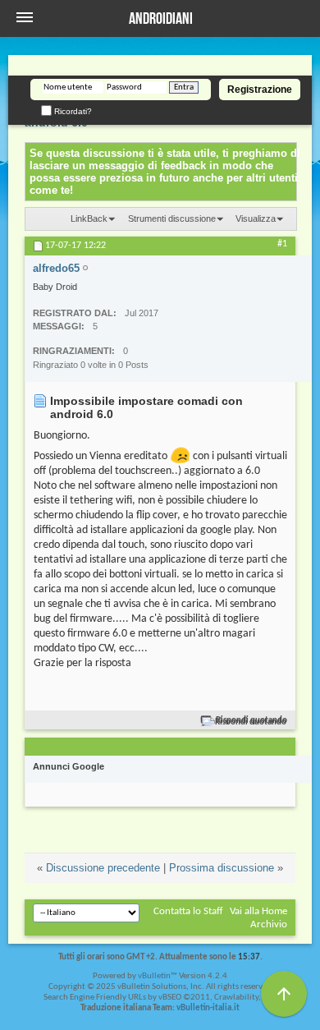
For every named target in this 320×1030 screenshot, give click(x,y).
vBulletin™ (157, 976)
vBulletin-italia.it (208, 1008)
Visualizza (255, 218)
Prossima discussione (221, 868)
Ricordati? (72, 111)
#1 (282, 244)
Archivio (268, 924)
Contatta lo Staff (188, 911)
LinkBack (89, 218)
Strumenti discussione (172, 218)
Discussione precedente (103, 868)
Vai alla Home (258, 911)
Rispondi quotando (251, 720)
